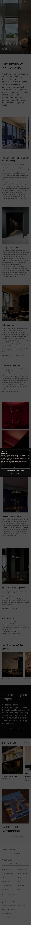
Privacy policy (26, 450)
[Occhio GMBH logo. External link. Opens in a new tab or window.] (4, 451)
